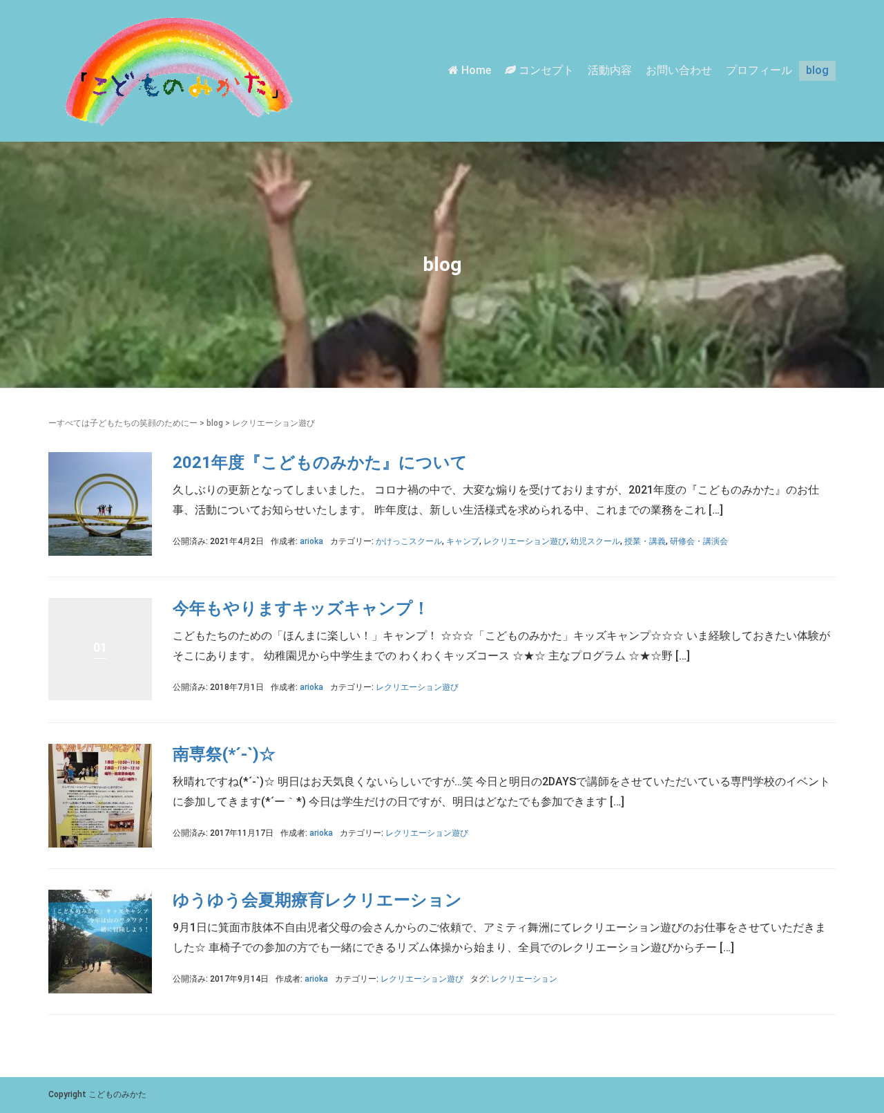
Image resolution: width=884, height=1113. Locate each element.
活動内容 (610, 70)
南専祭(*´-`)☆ (224, 754)
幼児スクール (595, 541)
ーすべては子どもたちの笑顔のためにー (123, 423)
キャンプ (462, 541)
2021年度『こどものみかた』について (320, 462)
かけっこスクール (409, 541)
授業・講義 (645, 541)
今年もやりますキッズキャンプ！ (301, 608)
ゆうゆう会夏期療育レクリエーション (317, 900)
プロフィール (759, 70)
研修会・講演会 (699, 541)
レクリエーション (524, 979)
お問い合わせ (679, 70)
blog (817, 70)
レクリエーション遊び (524, 541)
